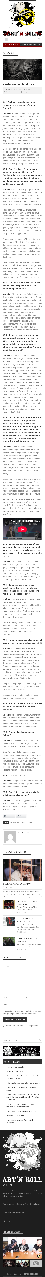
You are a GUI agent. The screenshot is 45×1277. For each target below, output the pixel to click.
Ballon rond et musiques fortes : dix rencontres (23, 1083)
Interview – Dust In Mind (15, 1116)
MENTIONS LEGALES (30, 1274)
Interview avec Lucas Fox (31, 45)
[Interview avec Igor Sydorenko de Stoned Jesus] (10, 941)
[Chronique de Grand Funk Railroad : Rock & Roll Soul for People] (10, 904)
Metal (19, 822)
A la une (10, 53)
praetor (25, 822)
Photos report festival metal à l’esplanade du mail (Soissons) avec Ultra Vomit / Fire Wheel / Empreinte (23, 1097)
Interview (13, 822)
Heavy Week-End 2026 (14, 1071)
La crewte (17, 1274)
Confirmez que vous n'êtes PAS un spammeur (21, 1026)
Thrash (31, 822)
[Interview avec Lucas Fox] (24, 869)
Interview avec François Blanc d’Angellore (21, 1111)
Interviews (16, 92)
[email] (28, 832)
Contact (9, 1274)
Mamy (25, 92)
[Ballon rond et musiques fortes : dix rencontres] (10, 921)
